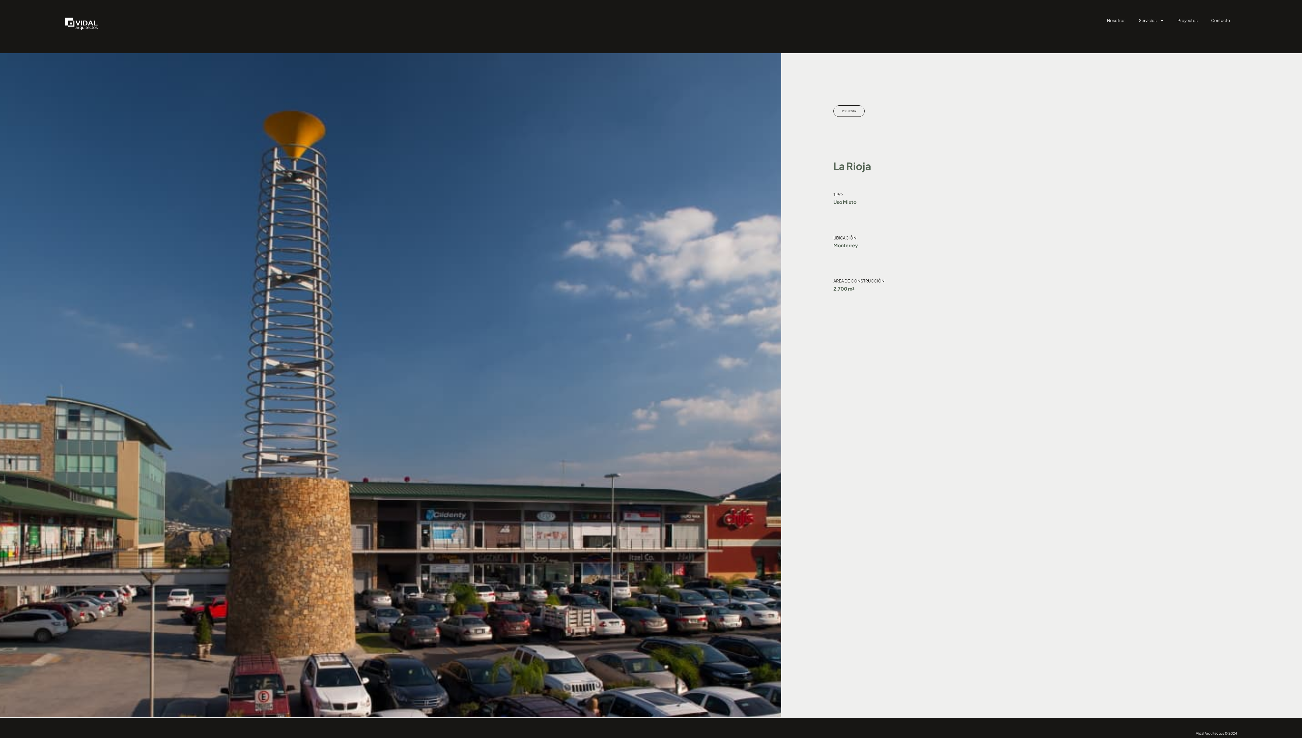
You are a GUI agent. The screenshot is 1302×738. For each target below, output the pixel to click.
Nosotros (1116, 20)
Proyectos (1188, 20)
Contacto (1220, 20)
